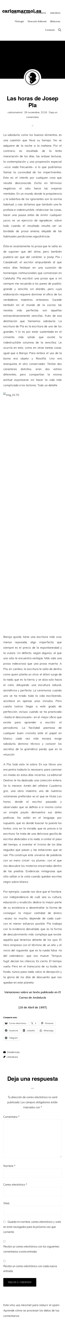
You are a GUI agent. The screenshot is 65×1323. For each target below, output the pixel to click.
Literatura (12, 1056)
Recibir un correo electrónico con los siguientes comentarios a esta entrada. (31, 1249)
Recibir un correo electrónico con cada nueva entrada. (30, 1268)
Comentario (11, 1116)
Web (6, 1203)
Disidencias (13, 1052)
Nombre (9, 1166)
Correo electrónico (15, 1184)
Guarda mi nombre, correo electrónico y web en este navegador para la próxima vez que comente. (32, 1227)
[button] (59, 30)
